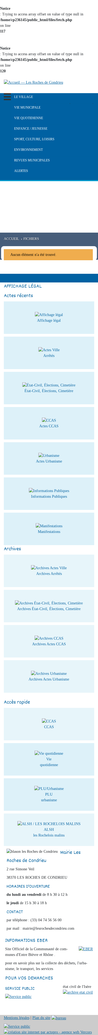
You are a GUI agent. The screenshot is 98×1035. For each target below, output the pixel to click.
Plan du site (41, 1018)
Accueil (11, 239)
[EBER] (86, 948)
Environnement (28, 150)
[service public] (18, 996)
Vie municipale (27, 107)
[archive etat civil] (78, 992)
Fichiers (31, 239)
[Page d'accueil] (33, 82)
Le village (23, 97)
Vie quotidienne (28, 118)
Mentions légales (16, 1018)
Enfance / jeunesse (30, 129)
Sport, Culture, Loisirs (34, 139)
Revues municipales (32, 160)
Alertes (21, 171)
